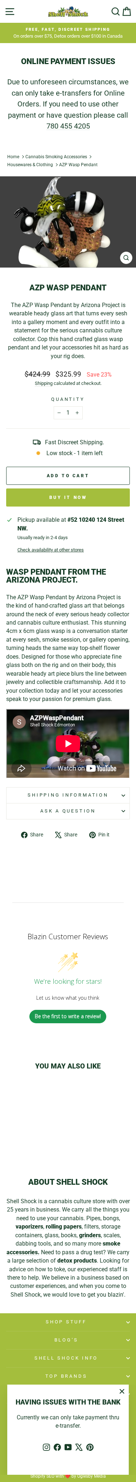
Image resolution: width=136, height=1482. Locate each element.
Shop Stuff (66, 1321)
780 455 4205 (68, 126)
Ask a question (68, 811)
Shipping (44, 383)
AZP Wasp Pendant (78, 164)
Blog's (66, 1340)
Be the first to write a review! (68, 1016)
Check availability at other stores (50, 550)
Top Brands (66, 1376)
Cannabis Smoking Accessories (56, 156)
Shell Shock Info (66, 1358)
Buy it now (68, 497)
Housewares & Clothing (30, 164)
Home (13, 156)
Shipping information (68, 795)
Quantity (68, 399)
